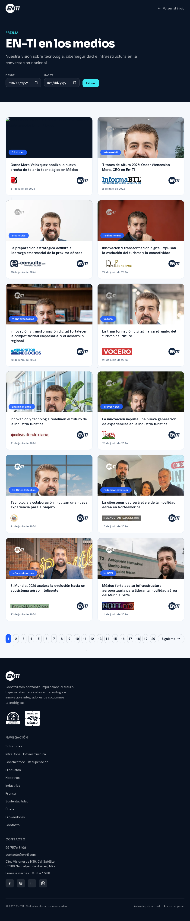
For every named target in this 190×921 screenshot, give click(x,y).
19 (145, 639)
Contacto (13, 825)
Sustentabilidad (17, 801)
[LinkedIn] (32, 883)
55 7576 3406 (16, 848)
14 (107, 639)
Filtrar (90, 83)
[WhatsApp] (43, 883)
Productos (13, 770)
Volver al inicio (173, 8)
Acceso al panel (174, 906)
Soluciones (14, 746)
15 (115, 639)
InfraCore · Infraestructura (26, 754)
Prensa (11, 793)
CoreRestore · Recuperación (27, 762)
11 (84, 639)
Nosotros (13, 778)
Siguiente (168, 639)
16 (122, 639)
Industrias (13, 785)
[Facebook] (10, 883)
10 (77, 639)
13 (99, 639)
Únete (10, 809)
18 (138, 639)
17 (130, 639)
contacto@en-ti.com (21, 854)
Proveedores (15, 817)
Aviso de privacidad (147, 906)
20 (153, 639)
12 (92, 639)
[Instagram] (21, 883)
